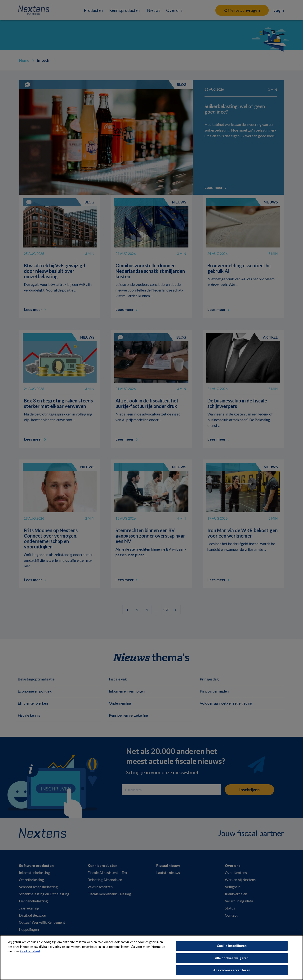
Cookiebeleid (30, 951)
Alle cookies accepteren (231, 970)
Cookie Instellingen (232, 946)
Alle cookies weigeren (232, 958)
